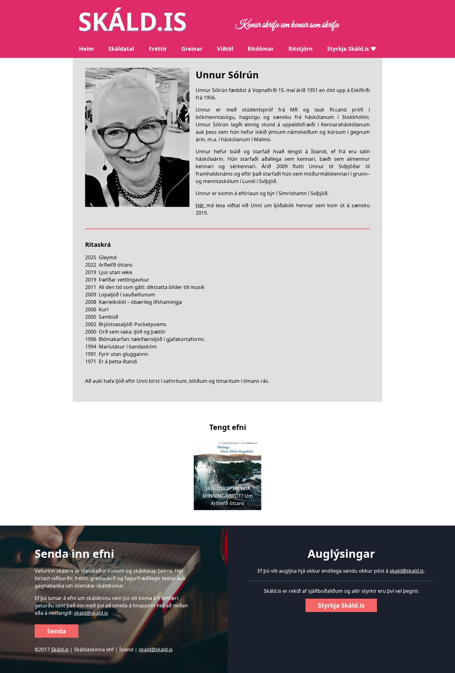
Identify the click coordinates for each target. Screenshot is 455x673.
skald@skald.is (91, 613)
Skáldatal (121, 48)
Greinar (191, 48)
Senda (56, 631)
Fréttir (158, 48)
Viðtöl (225, 48)
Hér (201, 205)
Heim (86, 48)
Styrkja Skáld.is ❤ (351, 48)
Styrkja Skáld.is (341, 605)
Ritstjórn (300, 48)
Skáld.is (60, 649)
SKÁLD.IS (132, 21)
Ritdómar (261, 48)
